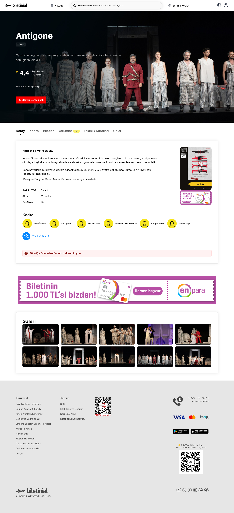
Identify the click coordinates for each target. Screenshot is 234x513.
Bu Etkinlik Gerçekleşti (31, 100)
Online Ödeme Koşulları (28, 448)
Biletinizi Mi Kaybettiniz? (72, 418)
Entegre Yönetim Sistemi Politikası (33, 423)
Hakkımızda (22, 433)
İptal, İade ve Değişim (71, 409)
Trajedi (21, 44)
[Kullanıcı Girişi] (226, 5)
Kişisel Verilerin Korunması (29, 414)
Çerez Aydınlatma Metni (28, 443)
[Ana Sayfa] (16, 6)
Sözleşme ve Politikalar (28, 418)
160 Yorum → (38, 75)
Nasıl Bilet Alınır (68, 414)
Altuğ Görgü (34, 86)
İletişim (19, 453)
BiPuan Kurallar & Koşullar (29, 409)
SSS (62, 404)
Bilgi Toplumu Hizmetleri (28, 404)
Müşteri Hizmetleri (25, 438)
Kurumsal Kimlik (24, 428)
